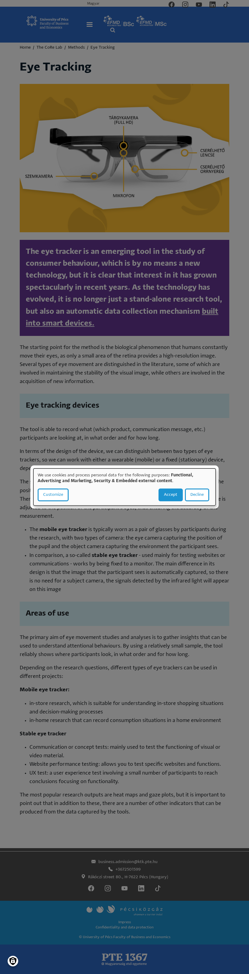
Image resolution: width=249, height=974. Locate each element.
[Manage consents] (13, 961)
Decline (197, 495)
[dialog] (124, 487)
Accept (170, 495)
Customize (53, 495)
